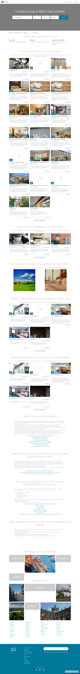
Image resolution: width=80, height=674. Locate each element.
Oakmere (12, 649)
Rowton (43, 651)
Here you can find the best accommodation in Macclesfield (40, 435)
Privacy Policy (27, 669)
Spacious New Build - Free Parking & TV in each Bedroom (42, 162)
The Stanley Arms (13, 70)
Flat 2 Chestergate (34, 208)
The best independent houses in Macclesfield (40, 441)
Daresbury (58, 645)
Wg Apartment (34, 139)
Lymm (11, 645)
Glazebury (58, 651)
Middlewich (12, 643)
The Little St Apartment (35, 116)
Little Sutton (59, 652)
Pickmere (43, 649)
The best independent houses (40, 509)
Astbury (11, 651)
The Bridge (12, 316)
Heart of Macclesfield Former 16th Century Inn (19, 139)
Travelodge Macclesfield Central (16, 339)
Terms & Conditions (28, 670)
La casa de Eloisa (55, 245)
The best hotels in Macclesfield (40, 440)
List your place (27, 665)
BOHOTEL (33, 339)
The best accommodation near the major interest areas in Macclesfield (40, 503)
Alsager (42, 643)
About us (26, 667)
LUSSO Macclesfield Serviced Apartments (60, 116)
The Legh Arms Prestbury (36, 245)
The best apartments (40, 505)
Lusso (32, 70)
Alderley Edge (44, 642)
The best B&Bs (40, 506)
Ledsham (43, 652)
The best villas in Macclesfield (40, 444)
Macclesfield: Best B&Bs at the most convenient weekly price (40, 473)
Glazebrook (43, 647)
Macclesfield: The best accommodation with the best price (40, 471)
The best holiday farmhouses (40, 511)
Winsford (58, 643)
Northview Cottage (55, 70)
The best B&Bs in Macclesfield (40, 438)
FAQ (25, 672)
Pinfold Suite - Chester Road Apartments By (60, 93)
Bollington (27, 652)
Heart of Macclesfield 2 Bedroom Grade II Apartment (21, 185)
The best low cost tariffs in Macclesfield (40, 446)
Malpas (11, 654)
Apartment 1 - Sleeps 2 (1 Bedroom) (17, 162)
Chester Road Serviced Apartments (38, 93)
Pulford (27, 649)
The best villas (40, 512)
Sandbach (27, 645)
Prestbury (12, 642)
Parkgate (27, 647)
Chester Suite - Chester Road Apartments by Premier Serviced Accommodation (26, 93)
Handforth (12, 647)
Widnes (11, 640)
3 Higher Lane (13, 208)
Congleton (27, 640)
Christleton (27, 651)
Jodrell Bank (13, 652)
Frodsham (58, 640)
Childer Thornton (60, 649)
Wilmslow (27, 642)
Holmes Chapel (44, 645)
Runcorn (43, 640)
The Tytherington (34, 316)
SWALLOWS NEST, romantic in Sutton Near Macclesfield (63, 185)
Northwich (27, 643)
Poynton (58, 647)
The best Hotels (40, 508)
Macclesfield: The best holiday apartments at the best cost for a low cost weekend (40, 472)
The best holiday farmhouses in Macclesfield (40, 443)
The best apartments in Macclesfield (40, 437)
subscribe (65, 666)
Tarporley (58, 642)
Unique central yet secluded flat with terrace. (19, 116)
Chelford (27, 654)
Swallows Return (55, 162)
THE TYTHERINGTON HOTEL (57, 316)
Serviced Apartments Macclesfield (59, 139)
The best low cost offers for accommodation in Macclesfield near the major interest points (40, 514)
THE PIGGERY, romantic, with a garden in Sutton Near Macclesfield (44, 185)
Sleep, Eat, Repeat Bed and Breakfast (17, 245)
